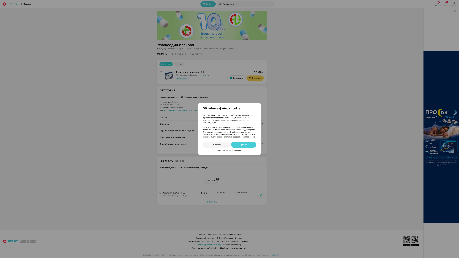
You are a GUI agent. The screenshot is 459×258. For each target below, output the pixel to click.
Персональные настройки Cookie (229, 150)
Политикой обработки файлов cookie (239, 137)
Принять (243, 145)
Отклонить (216, 145)
